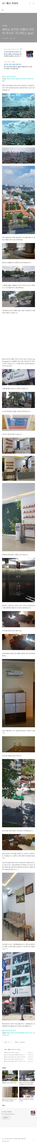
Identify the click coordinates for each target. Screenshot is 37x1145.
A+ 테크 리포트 (10, 3)
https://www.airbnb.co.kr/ (11, 49)
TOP (33, 1139)
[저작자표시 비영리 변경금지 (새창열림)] (22, 1042)
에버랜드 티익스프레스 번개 (11, 1052)
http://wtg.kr (8, 61)
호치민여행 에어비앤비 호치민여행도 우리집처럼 (13, 52)
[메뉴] (33, 3)
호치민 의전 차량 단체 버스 (13, 64)
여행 (9, 1049)
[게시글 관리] (11, 1042)
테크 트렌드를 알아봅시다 (8, 1114)
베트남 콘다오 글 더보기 (9, 76)
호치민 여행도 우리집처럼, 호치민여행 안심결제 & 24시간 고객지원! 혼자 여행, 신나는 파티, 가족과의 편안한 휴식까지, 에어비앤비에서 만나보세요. (13, 55)
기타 (5, 1049)
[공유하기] (8, 1042)
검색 (29, 3)
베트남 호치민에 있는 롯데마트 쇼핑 (13, 1059)
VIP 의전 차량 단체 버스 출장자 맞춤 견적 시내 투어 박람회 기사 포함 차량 (18, 68)
